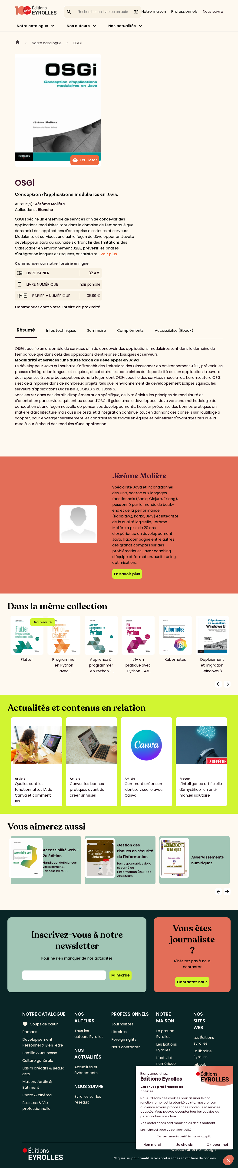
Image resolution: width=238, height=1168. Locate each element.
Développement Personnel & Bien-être (42, 1042)
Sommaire (96, 330)
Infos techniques (61, 330)
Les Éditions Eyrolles (166, 1047)
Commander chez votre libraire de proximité (57, 307)
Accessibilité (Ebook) (174, 330)
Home (17, 42)
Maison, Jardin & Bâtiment (37, 1084)
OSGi (77, 43)
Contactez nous (192, 982)
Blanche (45, 209)
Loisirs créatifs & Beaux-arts (44, 1071)
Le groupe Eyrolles (165, 1033)
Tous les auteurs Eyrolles (88, 1033)
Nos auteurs (78, 26)
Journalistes (122, 1024)
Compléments (130, 330)
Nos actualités (122, 26)
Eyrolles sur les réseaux (87, 1099)
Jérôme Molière (50, 204)
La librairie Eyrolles (202, 1053)
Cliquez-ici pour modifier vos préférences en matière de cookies (164, 1158)
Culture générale (37, 1060)
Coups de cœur (40, 1024)
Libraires (119, 1031)
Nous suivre (213, 11)
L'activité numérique (166, 1060)
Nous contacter (125, 1047)
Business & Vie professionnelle (36, 1105)
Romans (29, 1031)
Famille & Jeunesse (39, 1053)
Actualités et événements (86, 1069)
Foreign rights (123, 1039)
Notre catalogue (32, 26)
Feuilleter (84, 160)
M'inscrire (120, 975)
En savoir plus (127, 574)
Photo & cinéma (37, 1095)
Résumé (26, 330)
